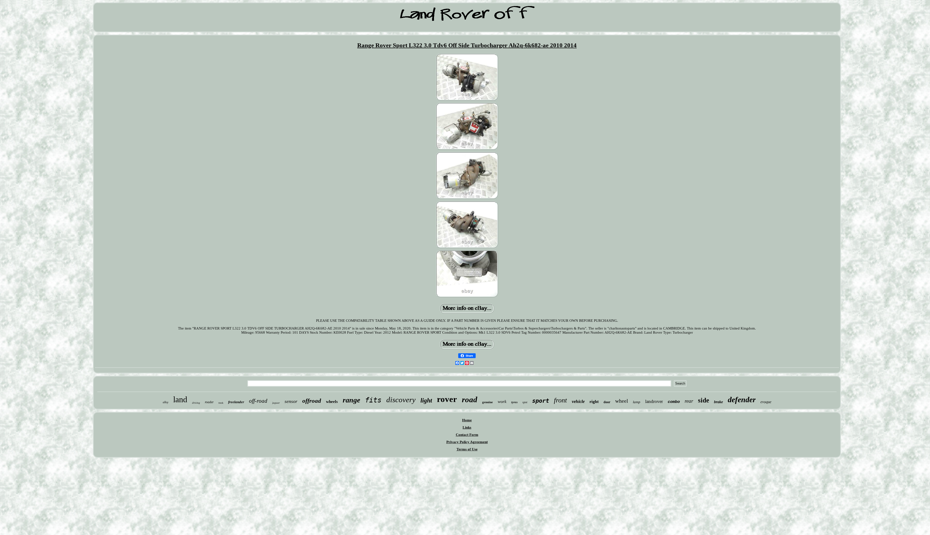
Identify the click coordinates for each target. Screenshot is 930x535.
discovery (401, 399)
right (594, 401)
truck (220, 402)
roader (209, 402)
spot (524, 402)
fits (373, 400)
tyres (514, 402)
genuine (487, 402)
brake (718, 402)
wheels (332, 401)
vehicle (578, 401)
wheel (621, 401)
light (426, 400)
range (351, 400)
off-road (258, 401)
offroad (311, 400)
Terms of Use (467, 449)
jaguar (276, 402)
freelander (236, 402)
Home (467, 420)
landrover (654, 401)
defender (742, 399)
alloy (165, 402)
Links (467, 427)
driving (196, 402)
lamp (636, 402)
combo (674, 402)
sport (540, 400)
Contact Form (467, 435)
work (502, 401)
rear (689, 401)
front (560, 400)
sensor (291, 401)
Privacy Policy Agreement (467, 442)
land (180, 399)
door (607, 402)
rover (447, 399)
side (703, 400)
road (469, 399)
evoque (765, 402)
